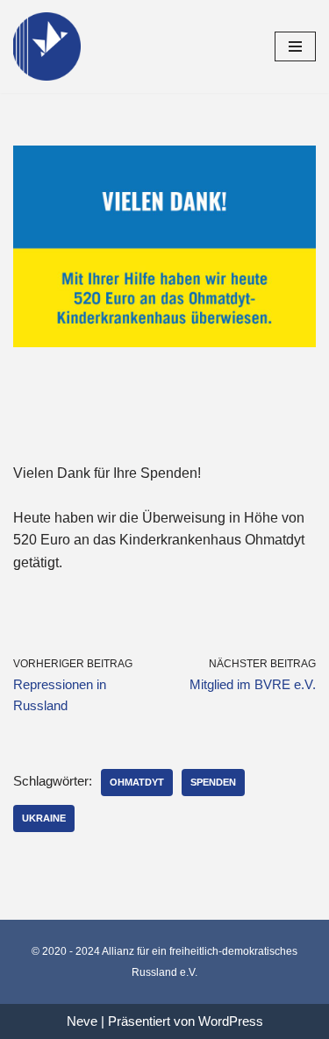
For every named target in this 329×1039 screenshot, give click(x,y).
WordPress (230, 1021)
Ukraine (44, 818)
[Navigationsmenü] (295, 46)
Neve (82, 1021)
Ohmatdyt (137, 782)
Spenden (213, 782)
